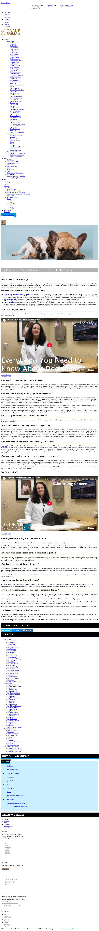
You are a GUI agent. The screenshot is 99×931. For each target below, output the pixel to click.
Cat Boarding (13, 46)
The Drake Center (6, 376)
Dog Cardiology (14, 93)
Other (8, 184)
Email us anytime (7, 841)
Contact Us (7, 212)
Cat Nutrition (13, 70)
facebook (7, 12)
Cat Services (10, 41)
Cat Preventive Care (15, 72)
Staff (8, 168)
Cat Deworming (14, 52)
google (7, 22)
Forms (8, 187)
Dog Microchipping (15, 117)
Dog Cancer (13, 106)
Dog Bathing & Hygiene (17, 90)
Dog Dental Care (14, 108)
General (12, 208)
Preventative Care (15, 140)
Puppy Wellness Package (17, 132)
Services (6, 39)
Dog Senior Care (14, 122)
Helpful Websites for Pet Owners (16, 192)
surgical (4, 446)
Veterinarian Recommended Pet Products (18, 194)
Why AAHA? (10, 174)
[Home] (10, 35)
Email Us (50, 7)
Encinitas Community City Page (16, 176)
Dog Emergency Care (16, 96)
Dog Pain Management (16, 98)
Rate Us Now (6, 868)
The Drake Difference (13, 163)
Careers (9, 171)
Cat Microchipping (15, 69)
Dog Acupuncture (15, 88)
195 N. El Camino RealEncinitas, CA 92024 (67, 6)
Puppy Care (13, 130)
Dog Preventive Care (16, 121)
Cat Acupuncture (14, 42)
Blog (5, 179)
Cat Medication (14, 67)
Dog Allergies (14, 103)
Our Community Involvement (15, 173)
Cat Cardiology (14, 47)
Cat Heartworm (14, 51)
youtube (7, 19)
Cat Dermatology (15, 59)
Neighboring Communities (17, 178)
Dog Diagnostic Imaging (17, 109)
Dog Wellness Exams (16, 101)
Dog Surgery (13, 127)
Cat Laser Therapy (15, 65)
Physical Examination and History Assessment (17, 294)
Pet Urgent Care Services (14, 151)
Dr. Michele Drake (6, 375)
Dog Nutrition (14, 119)
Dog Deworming (14, 95)
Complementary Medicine (17, 147)
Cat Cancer (13, 55)
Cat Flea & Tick (14, 62)
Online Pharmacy (12, 189)
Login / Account (8, 926)
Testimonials (7, 917)
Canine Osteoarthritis (19, 124)
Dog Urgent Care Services (17, 153)
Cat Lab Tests (14, 64)
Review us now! (6, 760)
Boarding (12, 145)
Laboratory (13, 137)
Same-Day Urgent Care (16, 156)
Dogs (8, 182)
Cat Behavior (13, 44)
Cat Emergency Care (16, 49)
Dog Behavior (14, 104)
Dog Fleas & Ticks (15, 111)
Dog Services (10, 86)
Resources (6, 186)
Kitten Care (13, 83)
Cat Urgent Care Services (17, 155)
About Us (6, 158)
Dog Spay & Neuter (15, 125)
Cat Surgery (13, 78)
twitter (7, 14)
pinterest (7, 26)
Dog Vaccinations (15, 129)
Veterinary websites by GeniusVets (70, 929)
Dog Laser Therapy (15, 116)
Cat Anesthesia (14, 54)
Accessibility (7, 924)
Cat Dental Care (14, 57)
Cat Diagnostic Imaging (16, 60)
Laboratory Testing (9, 302)
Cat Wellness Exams (15, 82)
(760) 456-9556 (52, 5)
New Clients (7, 210)
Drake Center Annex (12, 161)
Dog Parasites (14, 99)
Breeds (9, 199)
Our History (10, 160)
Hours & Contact (5, 3)
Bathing (12, 143)
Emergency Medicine (16, 135)
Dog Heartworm (14, 112)
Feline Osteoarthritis (18, 75)
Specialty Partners (12, 166)
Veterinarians (10, 165)
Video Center (10, 195)
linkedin (7, 24)
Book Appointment (8, 215)
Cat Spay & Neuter (15, 77)
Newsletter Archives (12, 197)
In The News (10, 169)
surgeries (22, 584)
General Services (11, 134)
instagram (7, 17)
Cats (8, 181)
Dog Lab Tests (14, 114)
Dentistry (12, 148)
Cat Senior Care (14, 73)
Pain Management (15, 138)
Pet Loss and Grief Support (14, 191)
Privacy (6, 922)
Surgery (12, 142)
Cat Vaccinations (14, 80)
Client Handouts (11, 204)
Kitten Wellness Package (17, 85)
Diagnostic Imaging (15, 150)
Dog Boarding (14, 91)
